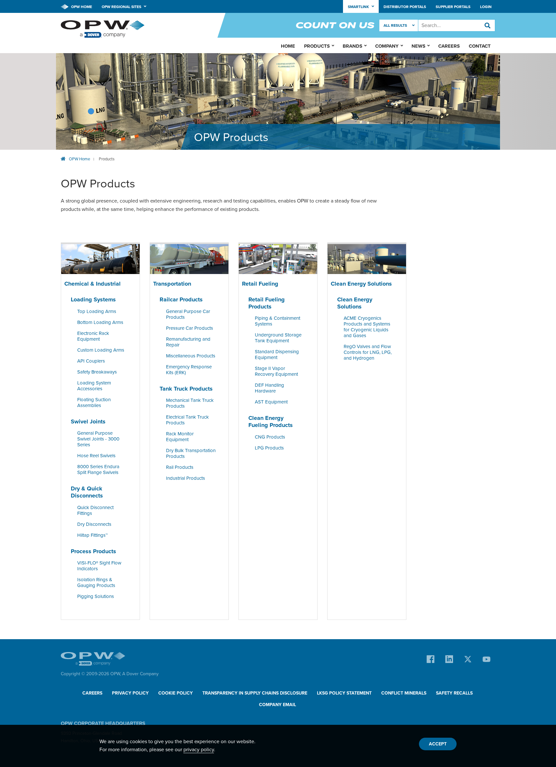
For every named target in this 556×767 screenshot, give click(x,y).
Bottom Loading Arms (100, 322)
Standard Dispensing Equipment (277, 355)
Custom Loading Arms (100, 350)
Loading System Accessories (94, 386)
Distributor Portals (405, 7)
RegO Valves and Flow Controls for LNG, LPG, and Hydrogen (368, 352)
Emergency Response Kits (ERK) (189, 369)
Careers (449, 46)
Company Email (277, 704)
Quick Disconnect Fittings (95, 510)
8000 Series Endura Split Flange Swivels (98, 470)
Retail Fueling (260, 283)
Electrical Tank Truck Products (187, 420)
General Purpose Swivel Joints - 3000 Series (98, 439)
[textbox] (456, 25)
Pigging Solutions (95, 596)
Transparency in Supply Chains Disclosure (254, 693)
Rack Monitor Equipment (180, 437)
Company (387, 46)
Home (288, 46)
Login (486, 7)
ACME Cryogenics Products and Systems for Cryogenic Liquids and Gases (367, 327)
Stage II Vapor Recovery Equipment (276, 371)
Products (107, 159)
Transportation (172, 283)
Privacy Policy (130, 693)
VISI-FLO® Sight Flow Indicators (99, 566)
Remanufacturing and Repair (188, 342)
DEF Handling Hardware (269, 388)
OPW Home (81, 7)
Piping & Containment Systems (277, 321)
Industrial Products (185, 478)
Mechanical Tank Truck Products (190, 403)
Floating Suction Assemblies (94, 402)
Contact (480, 46)
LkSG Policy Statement (344, 693)
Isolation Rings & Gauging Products (96, 582)
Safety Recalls (454, 693)
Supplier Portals (453, 7)
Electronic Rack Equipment (93, 336)
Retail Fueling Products (266, 303)
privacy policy (198, 749)
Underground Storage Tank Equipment (278, 338)
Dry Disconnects (94, 524)
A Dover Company (140, 674)
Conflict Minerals (403, 693)
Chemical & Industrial (92, 283)
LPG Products (269, 448)
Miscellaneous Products (190, 356)
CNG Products (270, 437)
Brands (352, 46)
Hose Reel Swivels (96, 456)
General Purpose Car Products (188, 314)
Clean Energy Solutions (361, 283)
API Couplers (91, 361)
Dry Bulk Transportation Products (191, 453)
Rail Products (179, 467)
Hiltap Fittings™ (92, 535)
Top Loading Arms (96, 311)
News (418, 46)
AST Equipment (271, 402)
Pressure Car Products (189, 328)
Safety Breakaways (97, 372)
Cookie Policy (175, 693)
